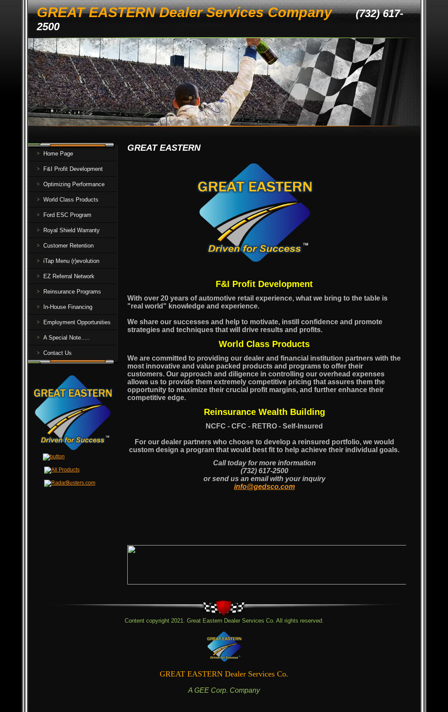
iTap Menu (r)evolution (71, 261)
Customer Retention (68, 245)
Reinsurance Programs (72, 291)
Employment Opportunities (77, 322)
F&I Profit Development (73, 169)
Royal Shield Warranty (71, 230)
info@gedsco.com (264, 486)
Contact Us (57, 353)
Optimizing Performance (74, 184)
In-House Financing (67, 307)
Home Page (58, 153)
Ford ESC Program (67, 215)
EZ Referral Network (68, 276)
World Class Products (70, 199)
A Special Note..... (66, 337)
